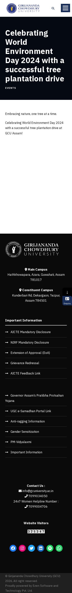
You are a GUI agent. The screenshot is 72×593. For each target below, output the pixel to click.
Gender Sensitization (25, 432)
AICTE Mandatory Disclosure (31, 332)
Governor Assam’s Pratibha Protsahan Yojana (34, 397)
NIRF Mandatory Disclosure (30, 342)
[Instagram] (22, 548)
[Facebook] (13, 548)
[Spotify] (49, 548)
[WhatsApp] (59, 548)
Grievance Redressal (25, 363)
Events (10, 88)
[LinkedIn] (40, 548)
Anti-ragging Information (28, 421)
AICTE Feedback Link (25, 373)
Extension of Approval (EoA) (30, 353)
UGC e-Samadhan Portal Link (31, 411)
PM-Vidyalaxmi (21, 442)
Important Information (26, 452)
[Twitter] (31, 548)
